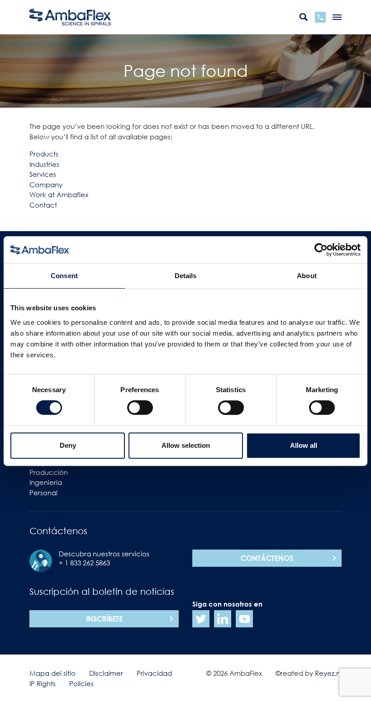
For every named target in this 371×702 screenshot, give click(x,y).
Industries (44, 164)
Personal (43, 493)
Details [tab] (186, 276)
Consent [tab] (64, 276)
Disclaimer (106, 673)
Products (43, 154)
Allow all (303, 445)
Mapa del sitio (52, 673)
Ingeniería (45, 482)
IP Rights (42, 683)
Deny (68, 445)
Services (42, 174)
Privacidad (154, 673)
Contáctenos (267, 558)
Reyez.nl (328, 673)
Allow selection (186, 445)
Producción (48, 472)
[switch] (140, 407)
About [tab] (307, 276)
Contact (43, 205)
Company (45, 184)
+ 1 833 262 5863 (84, 563)
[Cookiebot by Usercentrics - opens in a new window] (321, 249)
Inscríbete (104, 618)
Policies (81, 683)
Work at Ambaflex (58, 194)
